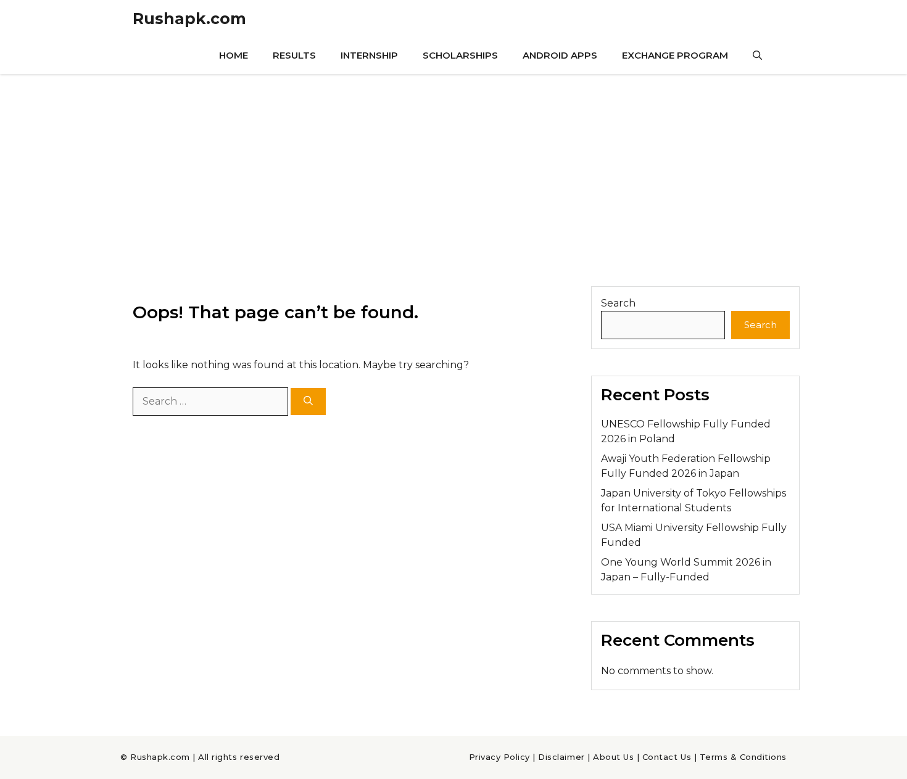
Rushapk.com (189, 18)
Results (294, 55)
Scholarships (460, 55)
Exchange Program (675, 55)
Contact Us (666, 757)
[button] (757, 55)
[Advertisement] (453, 166)
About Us (613, 757)
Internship (369, 55)
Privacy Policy (499, 757)
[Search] (308, 402)
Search (618, 303)
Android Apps (560, 55)
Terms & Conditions (743, 757)
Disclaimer (561, 757)
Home (233, 55)
